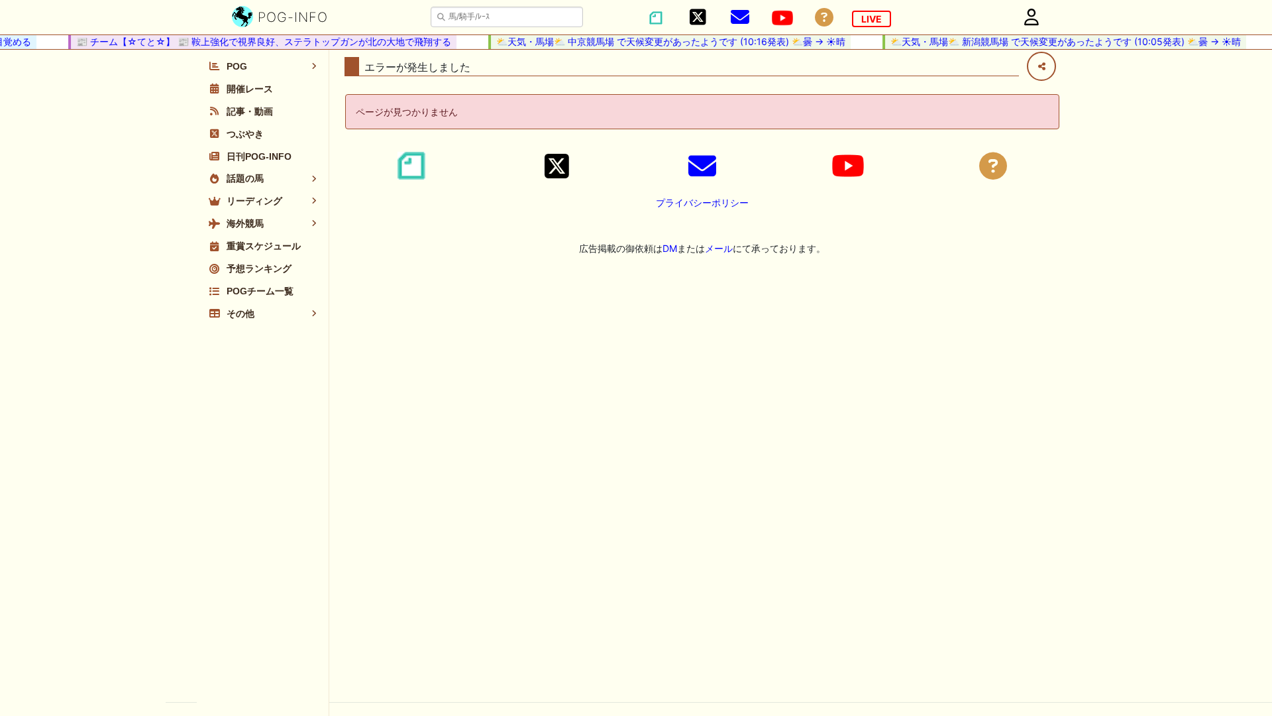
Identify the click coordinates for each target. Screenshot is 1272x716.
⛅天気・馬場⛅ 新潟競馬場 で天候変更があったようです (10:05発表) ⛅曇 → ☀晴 (1060, 41)
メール (719, 248)
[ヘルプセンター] (824, 17)
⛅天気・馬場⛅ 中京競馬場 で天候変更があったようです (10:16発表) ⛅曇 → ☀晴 (665, 41)
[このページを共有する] (1041, 66)
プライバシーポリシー (702, 202)
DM (669, 248)
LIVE (871, 19)
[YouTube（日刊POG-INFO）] (782, 18)
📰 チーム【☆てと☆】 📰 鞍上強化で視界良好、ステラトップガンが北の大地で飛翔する (258, 41)
